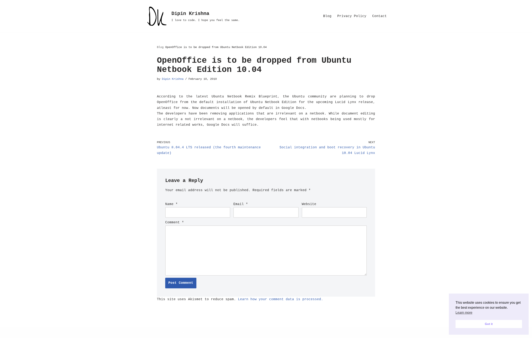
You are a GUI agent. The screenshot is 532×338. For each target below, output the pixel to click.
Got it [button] (489, 324)
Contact (379, 16)
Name (171, 204)
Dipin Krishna (172, 79)
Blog (327, 16)
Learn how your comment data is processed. (280, 299)
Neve (148, 332)
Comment (174, 222)
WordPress (191, 332)
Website (309, 204)
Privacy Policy (351, 16)
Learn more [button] (464, 312)
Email (240, 204)
